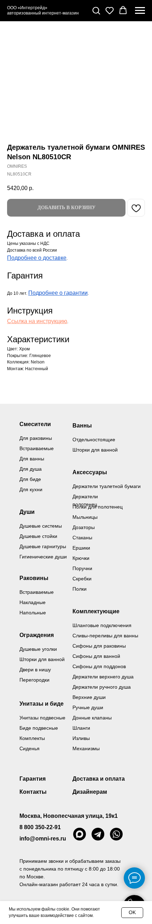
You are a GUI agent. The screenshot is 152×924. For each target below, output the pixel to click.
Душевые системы (40, 526)
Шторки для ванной (95, 450)
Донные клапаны (92, 718)
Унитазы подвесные (42, 718)
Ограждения (36, 635)
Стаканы (82, 537)
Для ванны (31, 458)
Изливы (81, 738)
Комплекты (32, 738)
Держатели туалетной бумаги (106, 486)
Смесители (35, 424)
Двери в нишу (35, 669)
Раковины (33, 578)
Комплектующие (95, 611)
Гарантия (32, 779)
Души (27, 512)
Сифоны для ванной (96, 656)
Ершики (81, 548)
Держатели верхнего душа (103, 676)
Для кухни (30, 489)
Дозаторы (83, 527)
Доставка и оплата (98, 779)
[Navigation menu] (140, 10)
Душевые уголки (38, 649)
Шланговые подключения (101, 625)
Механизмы (86, 748)
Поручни (82, 568)
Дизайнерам (89, 792)
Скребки (82, 578)
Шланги (81, 728)
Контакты (33, 792)
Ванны (82, 426)
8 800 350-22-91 (40, 827)
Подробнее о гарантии (58, 293)
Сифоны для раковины (99, 646)
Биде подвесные (38, 728)
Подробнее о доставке (36, 258)
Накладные (32, 602)
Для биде (30, 479)
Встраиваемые (36, 592)
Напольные (32, 612)
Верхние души (89, 697)
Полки (79, 589)
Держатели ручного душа (101, 687)
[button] (96, 10)
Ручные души (87, 707)
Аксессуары (89, 472)
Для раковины (35, 438)
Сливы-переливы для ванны (105, 635)
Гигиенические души (43, 556)
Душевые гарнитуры (42, 546)
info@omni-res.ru (42, 839)
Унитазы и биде (41, 704)
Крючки (80, 558)
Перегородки (34, 680)
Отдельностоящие (93, 439)
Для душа (30, 469)
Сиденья (29, 748)
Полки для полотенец (97, 507)
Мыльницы (85, 517)
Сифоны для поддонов (99, 666)
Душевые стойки (38, 536)
